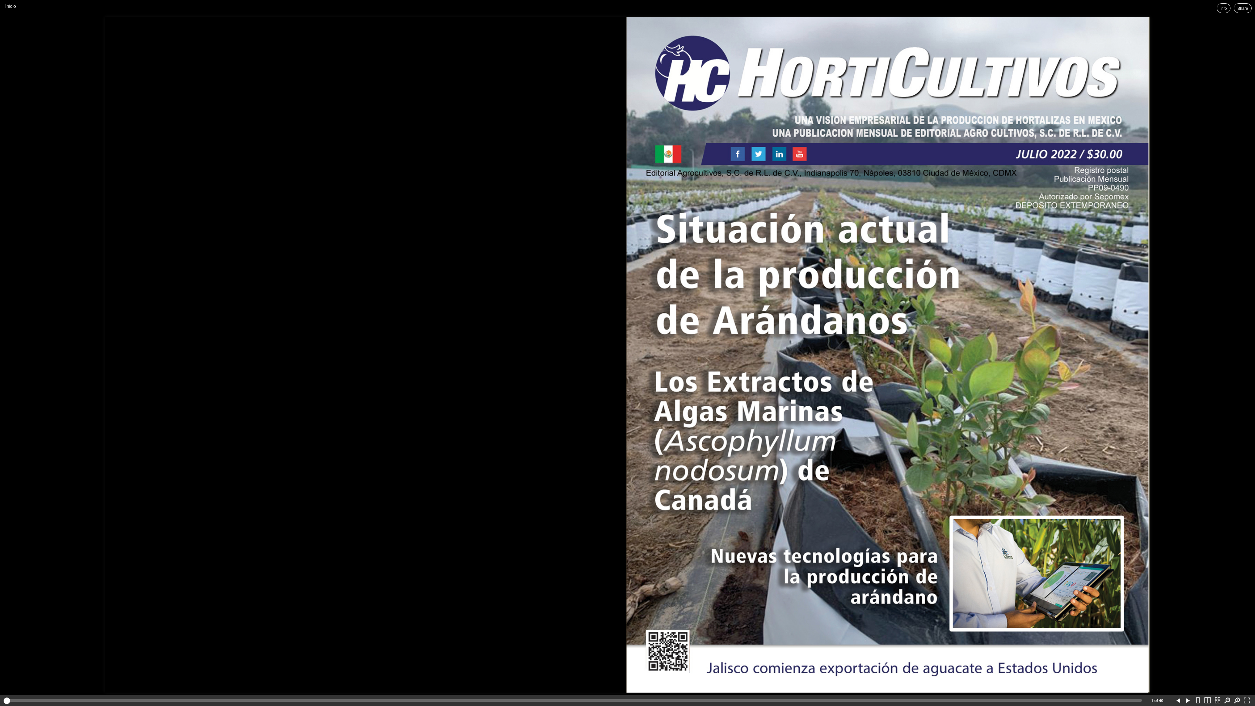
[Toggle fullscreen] (1247, 701)
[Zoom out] (1227, 701)
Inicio (10, 6)
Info (1223, 8)
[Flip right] (1188, 701)
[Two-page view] (1208, 701)
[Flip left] (1178, 701)
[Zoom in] (1237, 701)
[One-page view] (1198, 701)
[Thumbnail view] (1217, 701)
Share (1242, 8)
